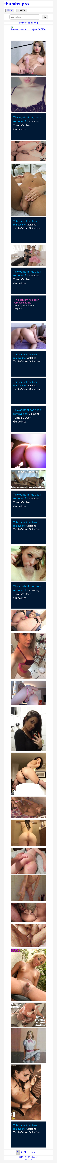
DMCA (27, 1157)
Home (10, 10)
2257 (21, 1157)
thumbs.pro (16, 3)
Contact (34, 1157)
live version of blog (28, 23)
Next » (35, 1152)
